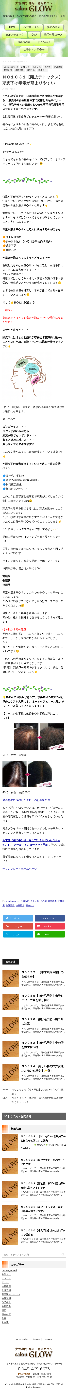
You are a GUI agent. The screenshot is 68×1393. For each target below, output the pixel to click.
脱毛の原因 (53, 27)
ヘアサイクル (31, 27)
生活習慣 (10, 905)
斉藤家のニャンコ (11, 1294)
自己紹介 (6, 1302)
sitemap (36, 1339)
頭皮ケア (30, 905)
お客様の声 (24, 42)
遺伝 (4, 1310)
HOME (12, 27)
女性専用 (6, 1290)
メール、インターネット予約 (31, 844)
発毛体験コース (53, 34)
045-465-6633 (35, 1368)
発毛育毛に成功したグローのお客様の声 (26, 800)
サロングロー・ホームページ (19, 868)
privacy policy (22, 1339)
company (48, 1339)
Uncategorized (12, 901)
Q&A (34, 34)
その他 (43, 901)
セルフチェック (14, 34)
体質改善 (52, 901)
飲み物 (5, 1322)
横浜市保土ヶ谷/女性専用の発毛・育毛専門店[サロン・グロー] (34, 1363)
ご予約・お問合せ (34, 49)
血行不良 (20, 905)
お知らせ (24, 901)
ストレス (34, 901)
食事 (4, 1318)
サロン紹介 (44, 42)
